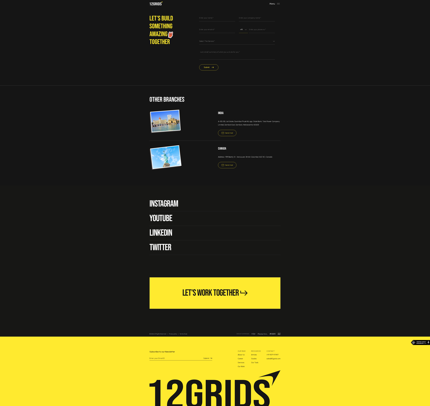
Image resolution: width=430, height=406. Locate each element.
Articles (254, 355)
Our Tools (254, 363)
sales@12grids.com (274, 359)
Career (240, 359)
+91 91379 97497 (273, 355)
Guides (254, 359)
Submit (206, 67)
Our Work (241, 366)
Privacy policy (173, 333)
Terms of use (183, 333)
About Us (241, 355)
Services (241, 363)
